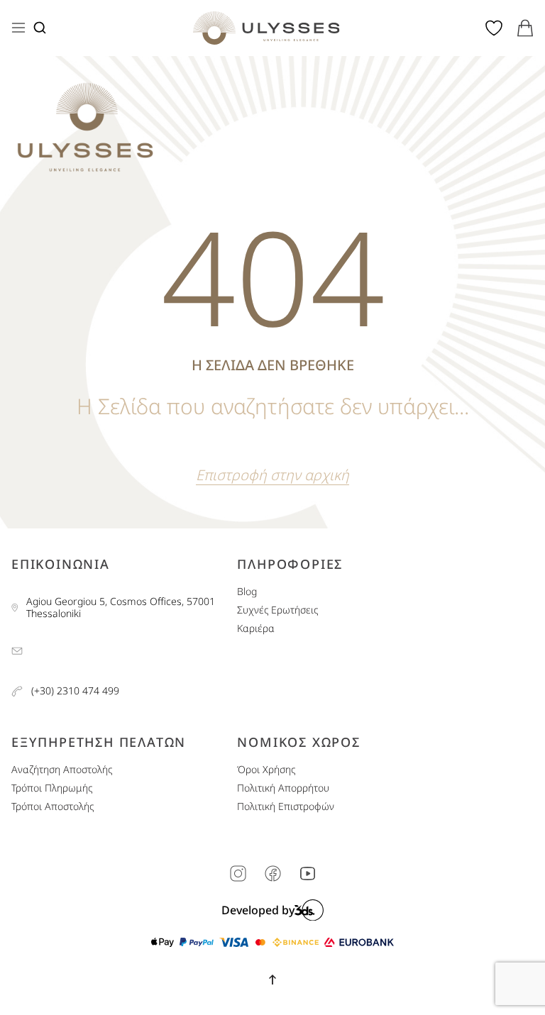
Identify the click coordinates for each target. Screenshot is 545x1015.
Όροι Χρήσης (266, 770)
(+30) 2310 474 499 (75, 691)
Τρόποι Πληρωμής (51, 788)
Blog (247, 592)
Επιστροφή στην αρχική (272, 474)
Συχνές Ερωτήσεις (277, 610)
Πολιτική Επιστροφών (285, 807)
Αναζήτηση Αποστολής (61, 770)
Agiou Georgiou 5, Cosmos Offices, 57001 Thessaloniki (120, 608)
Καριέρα (256, 629)
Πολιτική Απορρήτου (283, 788)
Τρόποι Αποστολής (52, 807)
